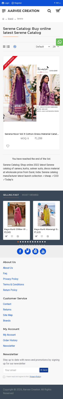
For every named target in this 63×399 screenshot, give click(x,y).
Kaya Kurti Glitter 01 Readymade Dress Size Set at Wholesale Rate (16, 229)
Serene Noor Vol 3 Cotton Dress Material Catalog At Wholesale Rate (32, 134)
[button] (18, 241)
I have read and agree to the (23, 377)
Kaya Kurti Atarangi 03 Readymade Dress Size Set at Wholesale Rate (46, 229)
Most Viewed (30, 195)
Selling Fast (11, 195)
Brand (10, 19)
